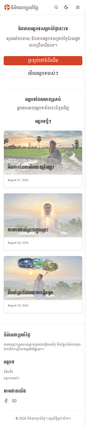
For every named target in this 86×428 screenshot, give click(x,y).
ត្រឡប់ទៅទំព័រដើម (43, 60)
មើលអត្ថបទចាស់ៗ (43, 73)
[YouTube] (14, 400)
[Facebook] (6, 400)
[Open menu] (77, 7)
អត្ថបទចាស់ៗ (11, 378)
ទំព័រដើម (8, 372)
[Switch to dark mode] (66, 7)
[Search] (56, 7)
